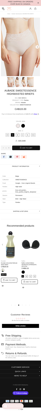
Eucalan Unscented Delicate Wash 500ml (9, 263)
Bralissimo (9, 8)
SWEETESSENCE (25, 105)
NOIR (23, 126)
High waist (18, 186)
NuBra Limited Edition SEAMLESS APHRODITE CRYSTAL (29, 264)
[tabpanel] (10, 261)
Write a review (21, 326)
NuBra (23, 261)
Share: (3, 153)
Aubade (23, 102)
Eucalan (3, 261)
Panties (26, 100)
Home (8, 13)
